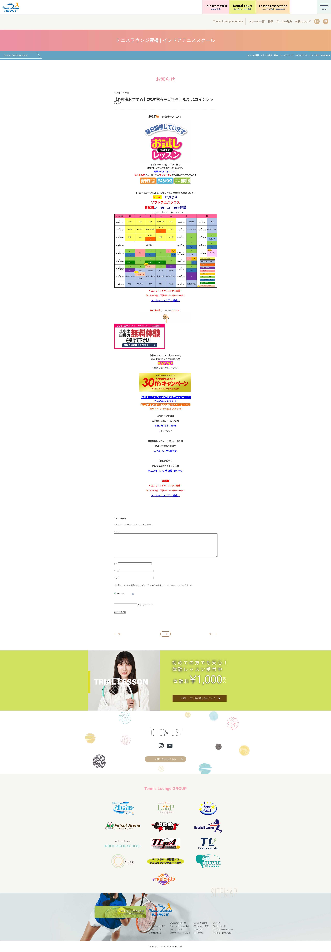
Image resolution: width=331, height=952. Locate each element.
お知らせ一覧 (220, 926)
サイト (116, 578)
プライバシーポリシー (224, 929)
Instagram (325, 55)
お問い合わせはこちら (165, 759)
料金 (276, 55)
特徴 (270, 21)
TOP (152, 923)
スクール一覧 (257, 21)
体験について (303, 21)
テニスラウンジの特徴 (181, 926)
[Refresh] (132, 594)
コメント (117, 532)
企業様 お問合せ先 (223, 933)
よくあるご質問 (202, 926)
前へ (120, 634)
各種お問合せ (156, 933)
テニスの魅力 (284, 21)
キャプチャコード (145, 605)
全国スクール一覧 (179, 923)
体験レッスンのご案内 (181, 933)
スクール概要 (253, 55)
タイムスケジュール (304, 55)
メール (116, 571)
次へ (211, 634)
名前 (115, 564)
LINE (316, 55)
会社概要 (199, 929)
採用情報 (199, 933)
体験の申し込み (157, 929)
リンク (217, 923)
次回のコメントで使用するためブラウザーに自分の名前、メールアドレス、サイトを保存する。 (155, 585)
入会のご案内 (201, 923)
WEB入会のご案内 (158, 926)
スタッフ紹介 (266, 55)
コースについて (286, 55)
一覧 (165, 634)
